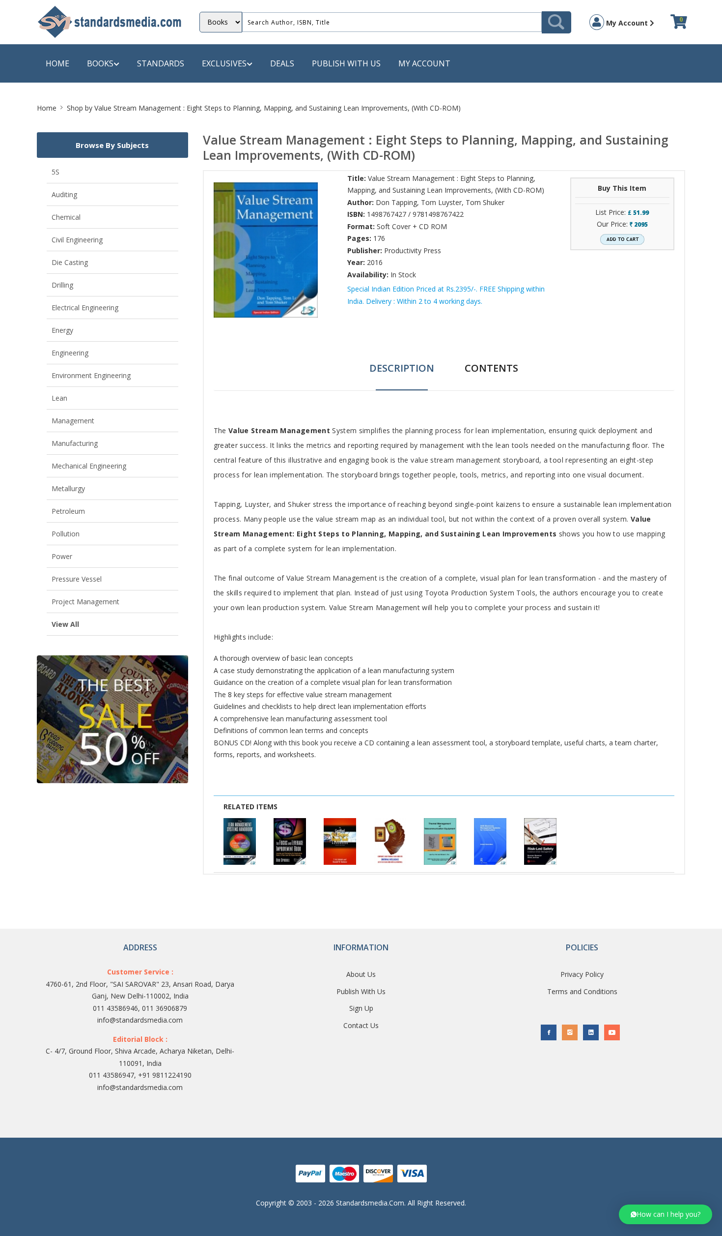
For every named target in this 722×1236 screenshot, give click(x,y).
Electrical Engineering (85, 307)
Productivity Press (412, 250)
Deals (282, 63)
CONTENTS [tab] (491, 368)
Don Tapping (396, 202)
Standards (160, 63)
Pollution (66, 533)
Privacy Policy (582, 974)
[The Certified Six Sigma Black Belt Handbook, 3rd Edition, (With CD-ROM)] (340, 841)
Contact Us (361, 1025)
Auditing (64, 194)
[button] (665, 1214)
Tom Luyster (441, 202)
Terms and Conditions (582, 991)
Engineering (70, 352)
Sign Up (361, 1008)
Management (73, 420)
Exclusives (224, 63)
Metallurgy (68, 488)
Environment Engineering (91, 375)
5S (55, 172)
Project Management (85, 601)
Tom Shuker (485, 202)
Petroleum (68, 511)
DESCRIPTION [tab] (401, 368)
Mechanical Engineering (89, 466)
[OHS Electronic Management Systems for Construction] (490, 841)
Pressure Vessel (77, 579)
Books (100, 63)
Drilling (62, 285)
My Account (627, 23)
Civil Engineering (77, 239)
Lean (59, 398)
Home (57, 63)
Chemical (66, 217)
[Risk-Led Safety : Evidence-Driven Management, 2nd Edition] (540, 841)
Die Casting (70, 262)
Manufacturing (75, 443)
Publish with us (346, 63)
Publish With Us (361, 991)
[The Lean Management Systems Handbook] (239, 841)
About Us (361, 974)
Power (62, 556)
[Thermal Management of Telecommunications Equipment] (440, 841)
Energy (62, 330)
